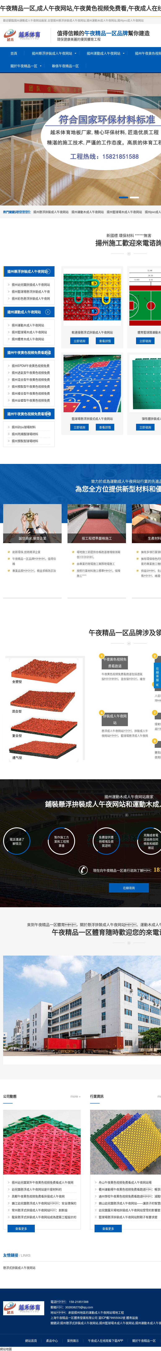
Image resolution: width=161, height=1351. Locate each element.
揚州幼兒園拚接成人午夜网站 (31, 284)
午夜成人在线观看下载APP (105, 1340)
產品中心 (52, 1340)
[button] (123, 197)
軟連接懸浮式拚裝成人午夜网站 (92, 332)
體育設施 (132, 1317)
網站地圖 (6, 1349)
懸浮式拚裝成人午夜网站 (19, 1267)
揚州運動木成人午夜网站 (87, 212)
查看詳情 (105, 341)
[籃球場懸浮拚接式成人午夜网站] (92, 383)
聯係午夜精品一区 (65, 65)
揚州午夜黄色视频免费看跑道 (29, 352)
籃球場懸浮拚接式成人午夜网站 (92, 418)
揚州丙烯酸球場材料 (25, 434)
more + (75, 1096)
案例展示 (73, 1340)
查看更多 (21, 1228)
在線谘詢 (129, 888)
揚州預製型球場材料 (25, 441)
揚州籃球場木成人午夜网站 (124, 212)
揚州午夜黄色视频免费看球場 (29, 413)
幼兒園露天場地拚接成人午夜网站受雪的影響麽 (129, 1210)
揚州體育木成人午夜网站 (28, 339)
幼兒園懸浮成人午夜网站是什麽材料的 (37, 1189)
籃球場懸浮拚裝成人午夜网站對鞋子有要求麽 (128, 1217)
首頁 (13, 53)
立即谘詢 (79, 341)
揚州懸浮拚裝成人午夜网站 (52, 53)
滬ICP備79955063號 (111, 1317)
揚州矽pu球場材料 (24, 427)
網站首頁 (31, 1340)
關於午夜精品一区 (23, 65)
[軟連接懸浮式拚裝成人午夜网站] (92, 297)
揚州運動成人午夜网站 (103, 53)
